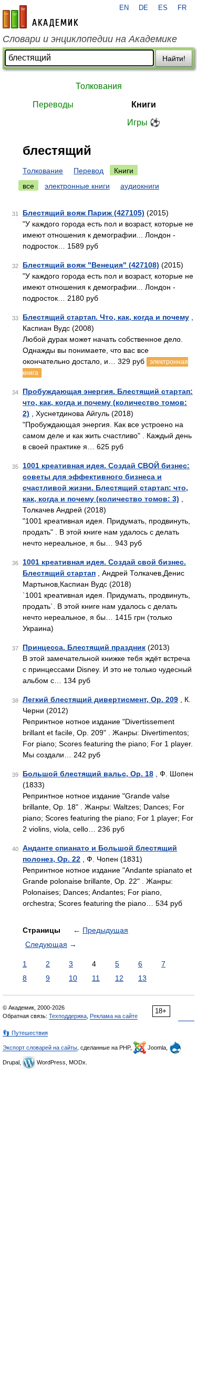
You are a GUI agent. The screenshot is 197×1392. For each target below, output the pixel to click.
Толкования (99, 86)
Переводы (53, 104)
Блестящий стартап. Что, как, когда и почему (106, 317)
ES (163, 8)
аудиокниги (139, 186)
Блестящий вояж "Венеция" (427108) (91, 265)
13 (142, 978)
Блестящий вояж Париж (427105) (83, 213)
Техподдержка (68, 1016)
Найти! (173, 58)
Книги (143, 104)
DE (143, 8)
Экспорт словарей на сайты (40, 1047)
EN (124, 8)
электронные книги (77, 186)
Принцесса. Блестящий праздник (84, 647)
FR (182, 8)
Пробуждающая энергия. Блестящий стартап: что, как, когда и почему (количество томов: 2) (108, 402)
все (28, 186)
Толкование (43, 170)
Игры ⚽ (143, 122)
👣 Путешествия (25, 1033)
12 (119, 978)
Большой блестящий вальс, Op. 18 (88, 773)
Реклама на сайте (114, 1016)
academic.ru (40, 16)
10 (73, 978)
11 (96, 978)
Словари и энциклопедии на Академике (90, 39)
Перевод (88, 170)
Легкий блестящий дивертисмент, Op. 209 (100, 699)
